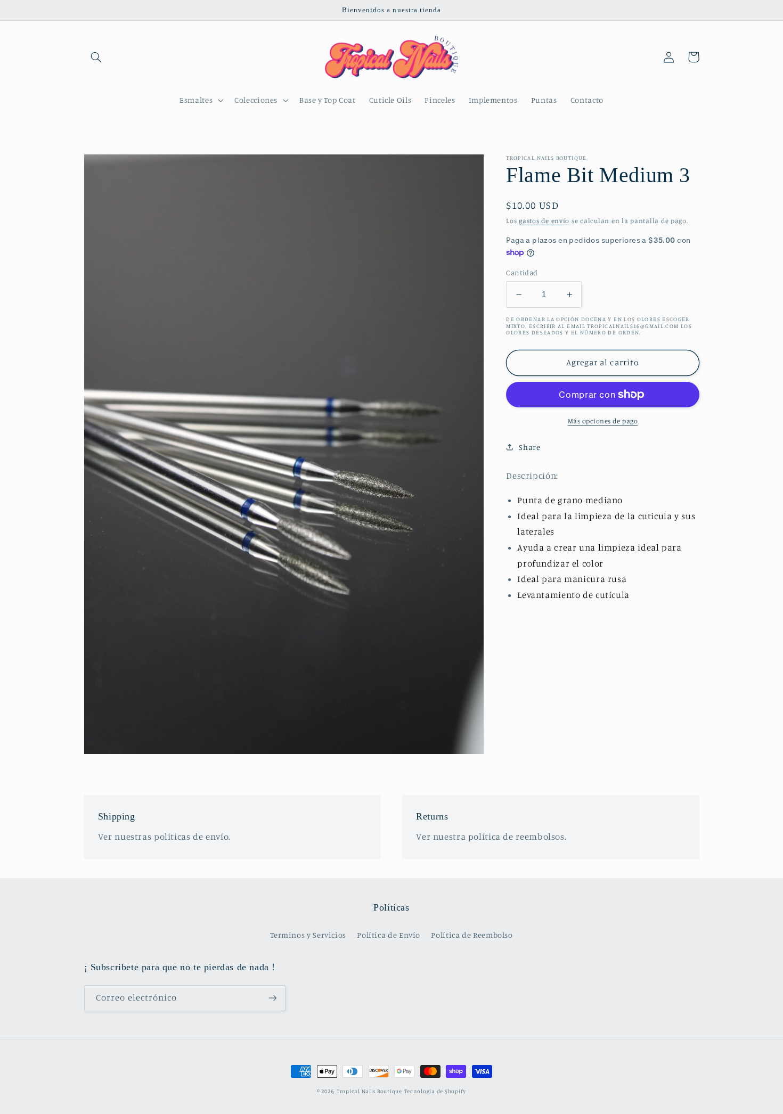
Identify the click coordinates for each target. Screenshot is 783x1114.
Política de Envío (388, 934)
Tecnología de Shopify (435, 1091)
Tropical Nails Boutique (369, 1091)
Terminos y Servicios (308, 934)
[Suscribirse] (272, 998)
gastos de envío (544, 221)
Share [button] (529, 447)
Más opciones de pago (603, 421)
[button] (96, 57)
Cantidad (521, 272)
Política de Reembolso (471, 934)
